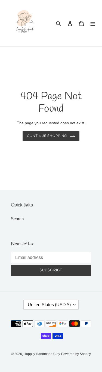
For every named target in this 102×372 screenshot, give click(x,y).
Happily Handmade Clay (42, 354)
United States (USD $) (49, 304)
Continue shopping (47, 136)
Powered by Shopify (76, 354)
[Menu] (92, 23)
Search (17, 218)
